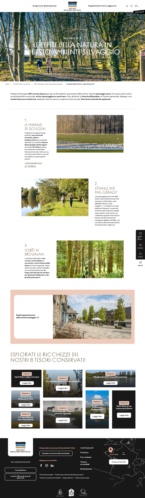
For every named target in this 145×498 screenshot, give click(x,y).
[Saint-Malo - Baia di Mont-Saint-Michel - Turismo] (72, 6)
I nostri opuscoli (86, 448)
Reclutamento (86, 469)
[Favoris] (131, 6)
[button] (127, 6)
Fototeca (84, 452)
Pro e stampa (85, 457)
